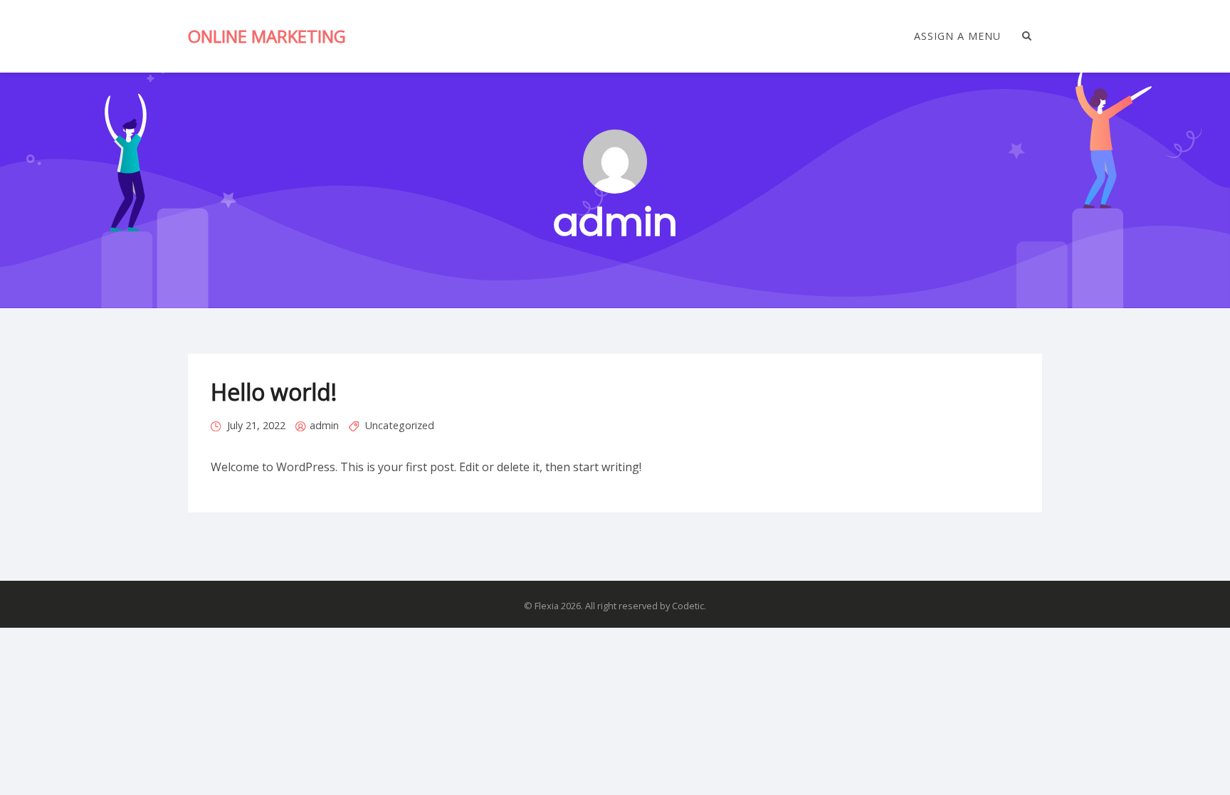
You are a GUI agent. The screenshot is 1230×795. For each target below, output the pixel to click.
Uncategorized (399, 425)
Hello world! (274, 392)
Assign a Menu (957, 36)
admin (324, 425)
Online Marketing (267, 36)
